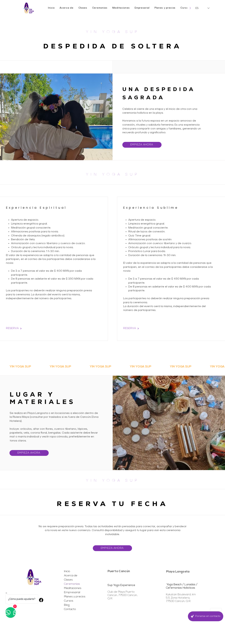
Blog (67, 605)
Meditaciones (72, 588)
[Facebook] (41, 600)
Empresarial (72, 592)
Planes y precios (74, 596)
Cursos (68, 600)
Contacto (70, 609)
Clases (68, 579)
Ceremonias (72, 584)
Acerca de (70, 575)
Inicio (67, 571)
